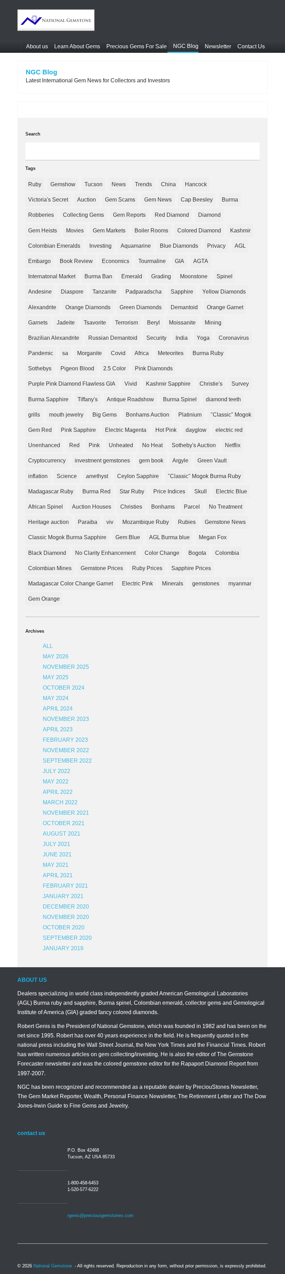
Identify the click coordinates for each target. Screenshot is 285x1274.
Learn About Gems (76, 46)
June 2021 (57, 854)
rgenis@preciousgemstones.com (100, 1215)
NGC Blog (185, 46)
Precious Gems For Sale (136, 46)
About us (36, 46)
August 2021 (61, 834)
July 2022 (56, 771)
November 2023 (66, 719)
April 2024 (58, 709)
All (48, 646)
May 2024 (55, 698)
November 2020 (66, 917)
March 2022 (60, 802)
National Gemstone (52, 1265)
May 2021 (55, 865)
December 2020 (66, 907)
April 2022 (58, 792)
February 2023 (65, 740)
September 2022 (67, 761)
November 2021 (66, 813)
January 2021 (63, 896)
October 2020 (63, 927)
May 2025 (55, 677)
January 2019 (63, 948)
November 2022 (66, 750)
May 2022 (55, 781)
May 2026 (55, 656)
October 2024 (63, 688)
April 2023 (58, 729)
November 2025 (66, 667)
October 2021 (63, 823)
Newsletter (217, 46)
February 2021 (65, 886)
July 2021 (56, 844)
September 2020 (67, 938)
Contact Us (250, 46)
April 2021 (58, 875)
